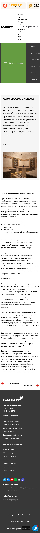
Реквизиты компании (9, 463)
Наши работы (7, 460)
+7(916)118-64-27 (10, 496)
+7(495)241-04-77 (30, 27)
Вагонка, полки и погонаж (11, 421)
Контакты (34, 79)
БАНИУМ (7, 26)
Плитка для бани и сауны (11, 438)
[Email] (19, 479)
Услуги (33, 46)
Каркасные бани (8, 449)
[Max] (22, 479)
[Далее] (37, 5)
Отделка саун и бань (9, 456)
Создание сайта (15, 515)
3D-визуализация (8, 453)
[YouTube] (12, 479)
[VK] (8, 479)
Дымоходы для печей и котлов (12, 435)
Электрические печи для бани (12, 428)
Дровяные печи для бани (11, 424)
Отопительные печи (9, 431)
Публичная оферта (9, 467)
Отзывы (33, 73)
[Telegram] (4, 479)
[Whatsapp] (15, 479)
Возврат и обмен (8, 470)
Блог (4, 148)
